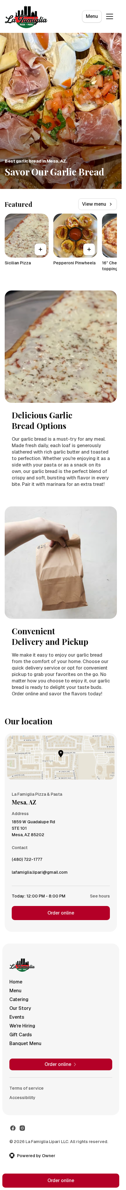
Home (15, 982)
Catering (18, 999)
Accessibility (22, 1097)
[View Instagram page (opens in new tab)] (22, 1128)
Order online (60, 913)
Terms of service (26, 1088)
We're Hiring (22, 1026)
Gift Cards (20, 1035)
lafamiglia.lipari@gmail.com (40, 874)
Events (16, 1017)
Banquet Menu (25, 1043)
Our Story (20, 1008)
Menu (92, 16)
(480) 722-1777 (27, 861)
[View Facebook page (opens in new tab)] (12, 1128)
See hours (100, 896)
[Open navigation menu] (109, 16)
